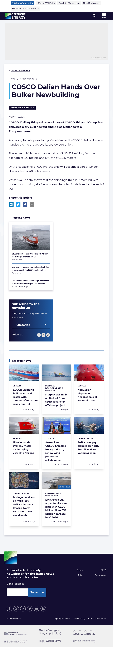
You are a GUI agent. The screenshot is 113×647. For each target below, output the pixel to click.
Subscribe (23, 325)
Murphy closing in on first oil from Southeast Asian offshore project (56, 400)
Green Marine (27, 78)
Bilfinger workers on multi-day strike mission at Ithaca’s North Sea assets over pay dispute (24, 506)
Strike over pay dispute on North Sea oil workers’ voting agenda (88, 447)
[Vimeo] (30, 608)
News (80, 570)
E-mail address (15, 583)
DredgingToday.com (69, 3)
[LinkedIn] (48, 335)
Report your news (62, 619)
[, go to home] (15, 16)
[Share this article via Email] (32, 204)
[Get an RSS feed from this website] (43, 608)
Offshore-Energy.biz (22, 3)
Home (12, 78)
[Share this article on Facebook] (25, 204)
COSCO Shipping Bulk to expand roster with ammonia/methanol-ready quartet (25, 397)
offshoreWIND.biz (46, 3)
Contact (102, 619)
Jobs (80, 575)
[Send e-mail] (36, 608)
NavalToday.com (91, 3)
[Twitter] (43, 335)
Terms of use (93, 619)
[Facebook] (39, 335)
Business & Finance (22, 107)
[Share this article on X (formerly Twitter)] (18, 204)
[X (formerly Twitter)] (16, 608)
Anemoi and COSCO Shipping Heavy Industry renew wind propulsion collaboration (55, 451)
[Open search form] (94, 16)
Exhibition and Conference (25, 8)
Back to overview (20, 70)
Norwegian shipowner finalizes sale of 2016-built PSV (87, 395)
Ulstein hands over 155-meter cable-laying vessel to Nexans (23, 447)
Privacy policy (79, 619)
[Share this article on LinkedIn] (11, 204)
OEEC (103, 570)
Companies (100, 575)
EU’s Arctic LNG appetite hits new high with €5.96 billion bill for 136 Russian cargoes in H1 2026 (56, 508)
